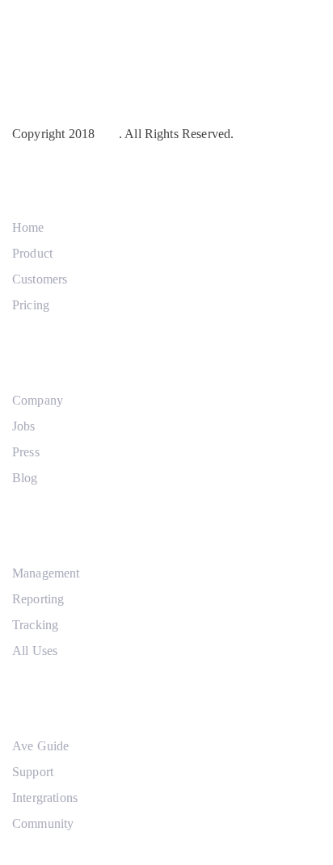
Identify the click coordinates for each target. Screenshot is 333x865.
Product (32, 253)
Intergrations (45, 797)
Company (37, 400)
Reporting (38, 599)
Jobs (24, 426)
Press (26, 452)
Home (28, 227)
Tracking (35, 625)
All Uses (34, 650)
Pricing (30, 305)
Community (43, 823)
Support (32, 772)
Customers (39, 279)
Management (46, 573)
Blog (25, 478)
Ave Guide (40, 746)
